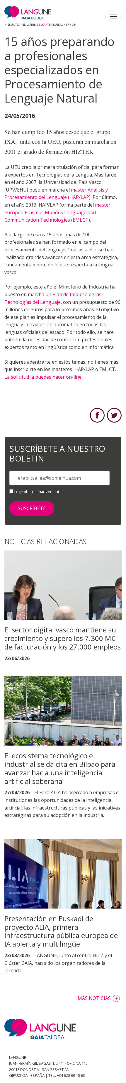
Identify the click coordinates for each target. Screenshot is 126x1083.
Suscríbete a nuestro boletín (57, 454)
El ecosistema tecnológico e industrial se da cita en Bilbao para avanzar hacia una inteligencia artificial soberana (59, 768)
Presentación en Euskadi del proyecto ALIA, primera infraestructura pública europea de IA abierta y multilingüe (61, 931)
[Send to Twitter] (114, 414)
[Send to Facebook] (97, 414)
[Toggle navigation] (113, 16)
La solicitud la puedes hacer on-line (42, 377)
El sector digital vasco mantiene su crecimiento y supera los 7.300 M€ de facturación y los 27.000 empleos (62, 638)
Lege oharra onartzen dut (36, 491)
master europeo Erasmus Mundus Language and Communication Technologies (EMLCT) (57, 212)
